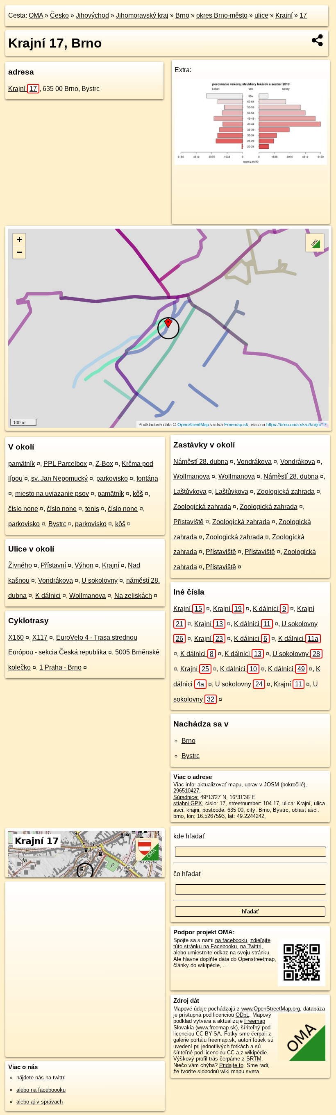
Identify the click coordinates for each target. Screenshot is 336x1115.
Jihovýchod (92, 15)
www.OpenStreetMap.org (270, 1009)
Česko (59, 15)
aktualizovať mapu (219, 784)
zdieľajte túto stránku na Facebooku (221, 943)
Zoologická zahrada (286, 491)
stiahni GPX (187, 803)
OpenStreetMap (193, 424)
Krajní (284, 15)
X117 (40, 637)
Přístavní (53, 565)
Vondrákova (55, 580)
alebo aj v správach (39, 1102)
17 (303, 15)
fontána (147, 478)
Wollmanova (87, 595)
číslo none (23, 508)
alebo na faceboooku (41, 1090)
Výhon (84, 565)
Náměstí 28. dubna (200, 461)
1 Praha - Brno (60, 667)
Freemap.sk (236, 424)
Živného (20, 565)
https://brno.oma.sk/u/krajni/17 (296, 424)
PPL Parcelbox (65, 463)
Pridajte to (231, 1065)
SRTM (253, 1059)
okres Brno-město (221, 15)
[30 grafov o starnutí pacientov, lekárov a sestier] (251, 162)
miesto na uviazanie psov (52, 493)
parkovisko (112, 478)
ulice (261, 15)
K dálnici (48, 595)
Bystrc (57, 523)
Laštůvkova (190, 491)
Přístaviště (188, 521)
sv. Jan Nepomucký (59, 478)
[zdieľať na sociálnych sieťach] (318, 40)
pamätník (21, 463)
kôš (138, 493)
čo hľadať (187, 873)
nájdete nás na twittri (41, 1077)
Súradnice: (186, 797)
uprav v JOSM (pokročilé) (275, 784)
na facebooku (231, 940)
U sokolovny (100, 580)
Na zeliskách (133, 595)
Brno (182, 15)
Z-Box (104, 463)
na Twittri (250, 946)
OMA (36, 15)
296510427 (186, 791)
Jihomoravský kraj (142, 15)
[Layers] (315, 243)
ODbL (242, 1015)
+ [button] (19, 239)
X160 (16, 637)
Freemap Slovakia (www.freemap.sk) (219, 1024)
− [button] (19, 252)
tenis (92, 508)
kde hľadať (189, 836)
